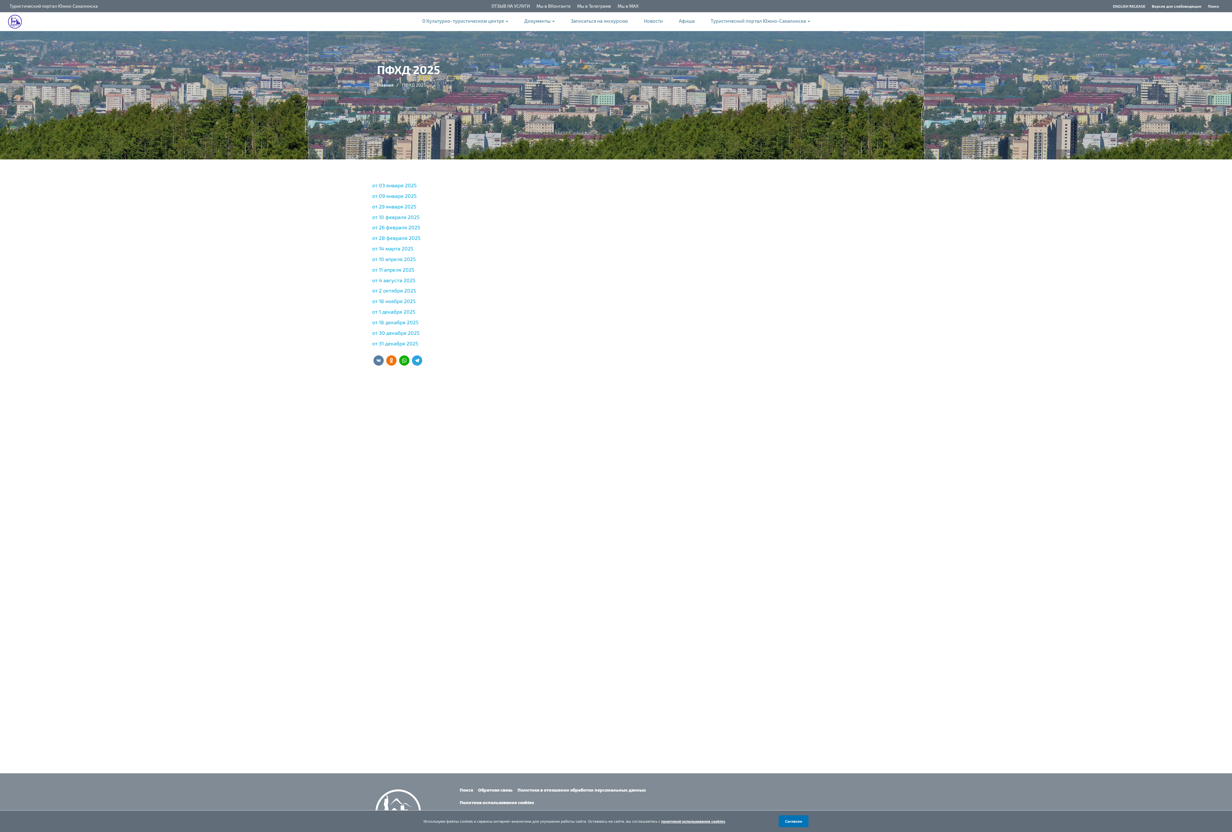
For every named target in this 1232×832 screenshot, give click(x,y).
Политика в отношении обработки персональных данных (582, 790)
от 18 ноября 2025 (394, 301)
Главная (385, 85)
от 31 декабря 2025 (395, 343)
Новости (653, 21)
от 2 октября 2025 (394, 290)
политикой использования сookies (693, 821)
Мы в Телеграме (594, 6)
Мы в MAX (628, 6)
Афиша (687, 21)
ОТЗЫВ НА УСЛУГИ (511, 6)
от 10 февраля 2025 (396, 217)
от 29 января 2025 (394, 206)
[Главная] (18, 22)
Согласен (793, 821)
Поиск (1213, 6)
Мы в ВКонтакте (553, 6)
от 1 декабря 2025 (393, 312)
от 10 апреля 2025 (394, 259)
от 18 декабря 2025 (395, 322)
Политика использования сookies (497, 802)
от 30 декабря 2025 (396, 333)
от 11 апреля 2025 (393, 270)
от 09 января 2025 (394, 196)
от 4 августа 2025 (393, 280)
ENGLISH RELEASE (1129, 6)
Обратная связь (495, 790)
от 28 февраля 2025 (396, 238)
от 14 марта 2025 (393, 248)
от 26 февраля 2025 (397, 227)
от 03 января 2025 (394, 185)
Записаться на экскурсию (599, 21)
